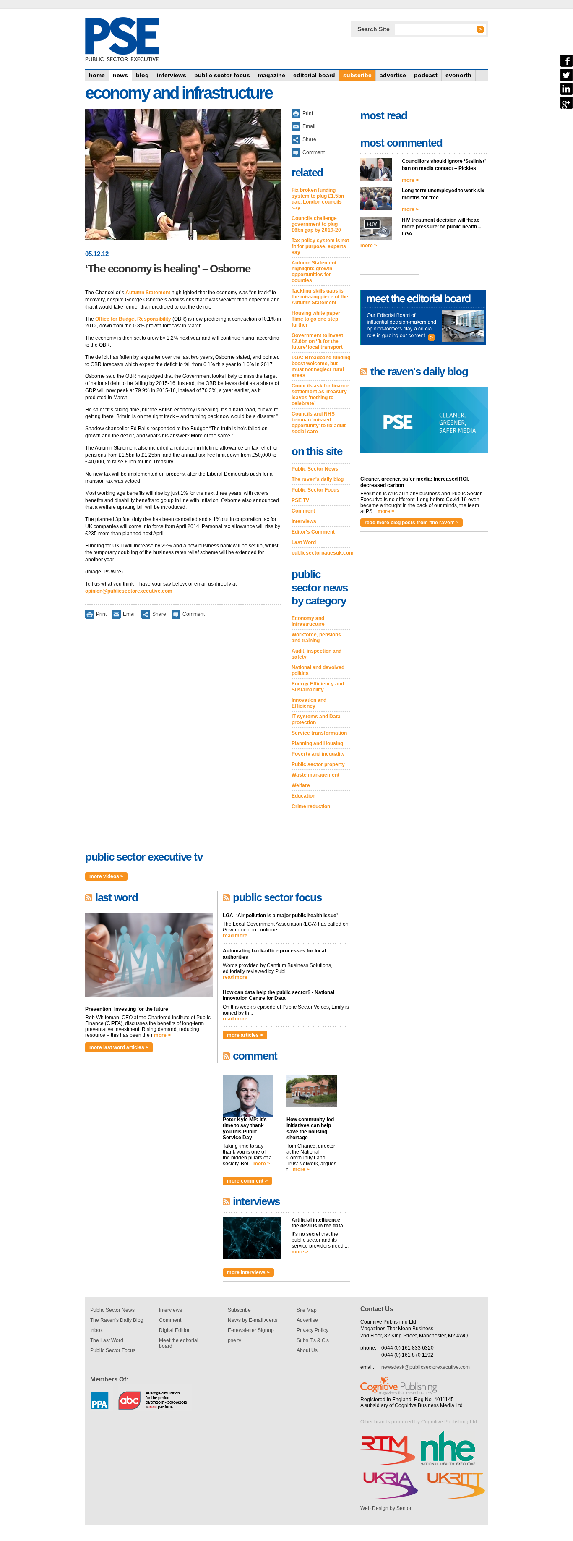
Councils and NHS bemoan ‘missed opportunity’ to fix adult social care (319, 422)
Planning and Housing (317, 743)
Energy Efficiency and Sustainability (318, 687)
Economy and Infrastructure (308, 621)
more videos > (106, 876)
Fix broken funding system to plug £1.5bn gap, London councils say (318, 199)
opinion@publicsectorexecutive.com (128, 591)
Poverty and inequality (318, 754)
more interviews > (248, 1272)
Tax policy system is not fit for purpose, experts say (320, 246)
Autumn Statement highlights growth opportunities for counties (314, 271)
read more (235, 936)
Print (101, 614)
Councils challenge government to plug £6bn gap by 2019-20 (316, 224)
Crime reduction (311, 806)
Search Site (373, 29)
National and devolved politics (318, 670)
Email (129, 614)
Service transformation (319, 733)
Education (303, 796)
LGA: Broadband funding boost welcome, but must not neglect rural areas (321, 366)
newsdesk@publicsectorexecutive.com (425, 1367)
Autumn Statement (147, 293)
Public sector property (318, 764)
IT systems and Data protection (316, 719)
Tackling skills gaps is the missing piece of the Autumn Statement (320, 297)
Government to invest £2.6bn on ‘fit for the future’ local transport (317, 341)
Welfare (301, 785)
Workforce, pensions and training (316, 638)
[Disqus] (183, 735)
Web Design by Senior (386, 1508)
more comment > (247, 1181)
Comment (193, 614)
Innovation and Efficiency (309, 703)
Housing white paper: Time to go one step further (317, 319)
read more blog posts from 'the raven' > (411, 523)
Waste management (315, 775)
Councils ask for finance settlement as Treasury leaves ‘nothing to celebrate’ (320, 394)
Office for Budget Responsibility (133, 319)
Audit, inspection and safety (316, 654)
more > (162, 1035)
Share (159, 614)
